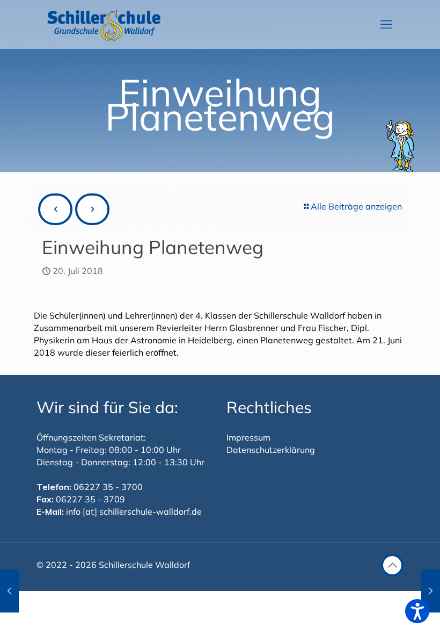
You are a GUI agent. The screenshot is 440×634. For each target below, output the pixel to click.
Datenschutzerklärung (270, 449)
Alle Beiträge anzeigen (356, 206)
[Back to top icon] (392, 565)
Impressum (248, 437)
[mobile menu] (386, 24)
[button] (417, 611)
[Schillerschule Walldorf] (104, 24)
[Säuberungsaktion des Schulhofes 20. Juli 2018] (9, 591)
